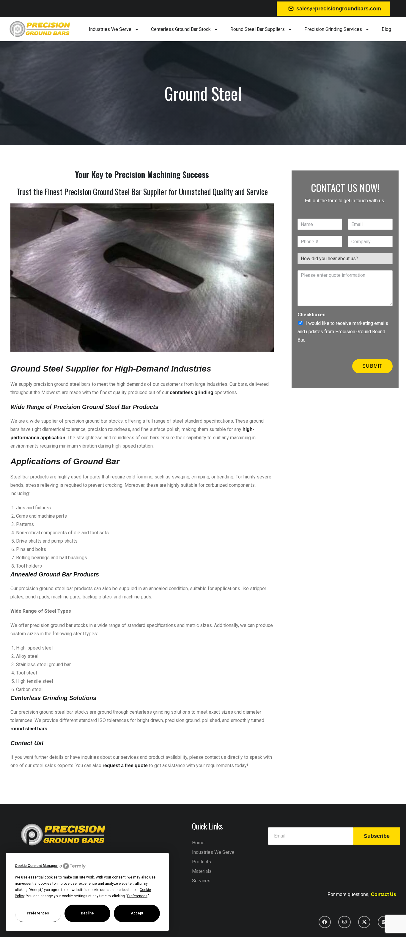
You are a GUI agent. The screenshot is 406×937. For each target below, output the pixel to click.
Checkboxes (311, 314)
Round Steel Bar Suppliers (257, 29)
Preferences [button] (137, 896)
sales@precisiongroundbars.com (338, 9)
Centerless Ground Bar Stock (181, 29)
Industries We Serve (110, 29)
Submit (372, 366)
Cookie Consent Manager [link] (36, 866)
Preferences (38, 913)
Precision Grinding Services (333, 29)
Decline (87, 913)
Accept (137, 913)
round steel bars (28, 728)
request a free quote (125, 765)
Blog (386, 29)
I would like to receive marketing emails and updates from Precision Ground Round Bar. (343, 331)
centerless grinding (191, 392)
